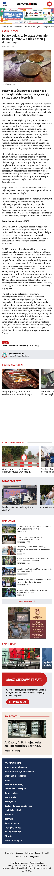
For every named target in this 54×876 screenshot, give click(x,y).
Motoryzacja (10, 801)
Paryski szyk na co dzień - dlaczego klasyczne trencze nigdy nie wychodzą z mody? (33, 549)
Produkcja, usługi (13, 810)
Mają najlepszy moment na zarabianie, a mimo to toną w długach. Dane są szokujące (17, 393)
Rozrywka (9, 819)
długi (37, 346)
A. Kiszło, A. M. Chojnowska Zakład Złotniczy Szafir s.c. (23, 744)
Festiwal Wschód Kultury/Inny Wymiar (17, 509)
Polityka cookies (37, 863)
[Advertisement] (27, 418)
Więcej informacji (12, 751)
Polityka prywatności (19, 863)
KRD (31, 346)
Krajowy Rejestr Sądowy (18, 346)
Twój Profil (34, 857)
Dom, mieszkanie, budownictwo (19, 771)
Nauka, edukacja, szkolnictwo (18, 806)
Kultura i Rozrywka (23, 574)
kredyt (4, 346)
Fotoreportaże (11, 481)
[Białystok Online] (27, 3)
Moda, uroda (10, 797)
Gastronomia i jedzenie (15, 776)
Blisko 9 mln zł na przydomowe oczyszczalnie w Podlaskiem (30, 538)
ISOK (25, 857)
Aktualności (28, 27)
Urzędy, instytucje (13, 832)
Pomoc (18, 857)
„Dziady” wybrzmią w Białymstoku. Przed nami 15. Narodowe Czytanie (34, 581)
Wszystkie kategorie (13, 840)
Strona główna (7, 27)
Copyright (11, 866)
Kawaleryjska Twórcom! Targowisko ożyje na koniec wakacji (34, 570)
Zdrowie (8, 836)
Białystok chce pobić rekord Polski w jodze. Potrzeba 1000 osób (32, 559)
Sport (19, 595)
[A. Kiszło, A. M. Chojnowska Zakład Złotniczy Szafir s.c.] (27, 729)
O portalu (9, 853)
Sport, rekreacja (12, 823)
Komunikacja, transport (15, 789)
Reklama (9, 814)
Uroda (19, 554)
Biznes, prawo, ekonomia (16, 767)
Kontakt (45, 853)
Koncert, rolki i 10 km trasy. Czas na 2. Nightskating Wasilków (33, 591)
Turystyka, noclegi (13, 827)
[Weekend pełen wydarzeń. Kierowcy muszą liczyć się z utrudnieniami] (20, 456)
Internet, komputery (14, 784)
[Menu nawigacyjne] (49, 3)
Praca (37, 853)
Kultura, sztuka (11, 793)
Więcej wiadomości (25, 601)
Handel (8, 780)
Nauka (19, 531)
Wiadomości (18, 27)
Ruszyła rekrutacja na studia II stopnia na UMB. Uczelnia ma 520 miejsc (34, 528)
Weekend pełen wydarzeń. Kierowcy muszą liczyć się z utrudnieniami (16, 470)
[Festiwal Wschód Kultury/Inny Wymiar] (19, 495)
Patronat (29, 853)
